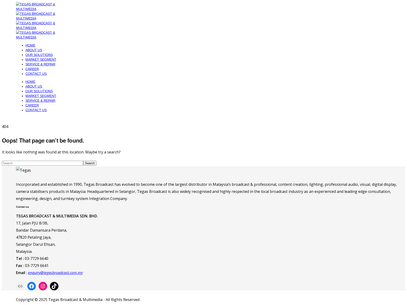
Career (32, 69)
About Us (33, 50)
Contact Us (36, 74)
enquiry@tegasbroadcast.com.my (55, 272)
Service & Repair (40, 64)
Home (30, 45)
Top (396, 294)
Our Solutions (39, 55)
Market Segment (40, 59)
